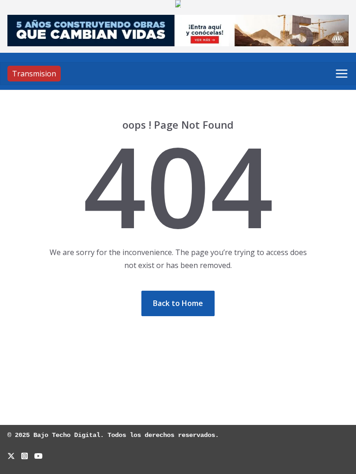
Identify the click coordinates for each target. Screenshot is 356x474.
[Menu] (342, 74)
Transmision (34, 74)
